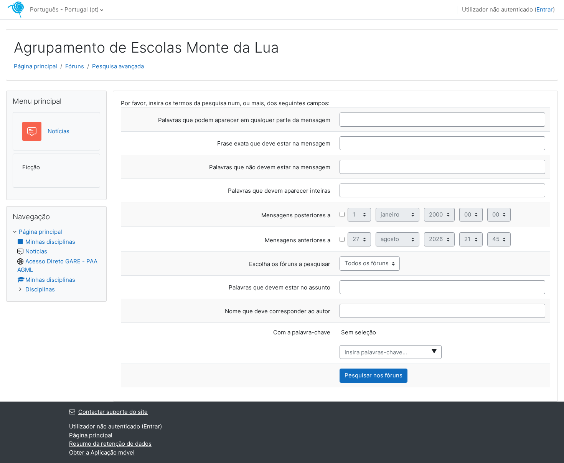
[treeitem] (56, 261)
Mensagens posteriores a (295, 215)
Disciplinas (40, 289)
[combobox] (391, 352)
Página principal (35, 66)
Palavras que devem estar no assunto (279, 287)
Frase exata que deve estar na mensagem (273, 143)
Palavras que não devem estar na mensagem (269, 167)
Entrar (544, 9)
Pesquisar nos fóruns (373, 375)
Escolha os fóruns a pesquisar (289, 264)
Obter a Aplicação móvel (102, 452)
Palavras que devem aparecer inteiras (279, 190)
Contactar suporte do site (113, 411)
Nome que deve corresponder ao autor (277, 311)
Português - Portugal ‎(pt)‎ (64, 9)
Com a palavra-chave (301, 332)
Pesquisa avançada (118, 66)
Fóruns (74, 66)
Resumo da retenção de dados (110, 443)
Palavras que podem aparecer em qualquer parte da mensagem (244, 120)
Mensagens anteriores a (297, 240)
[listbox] (442, 336)
